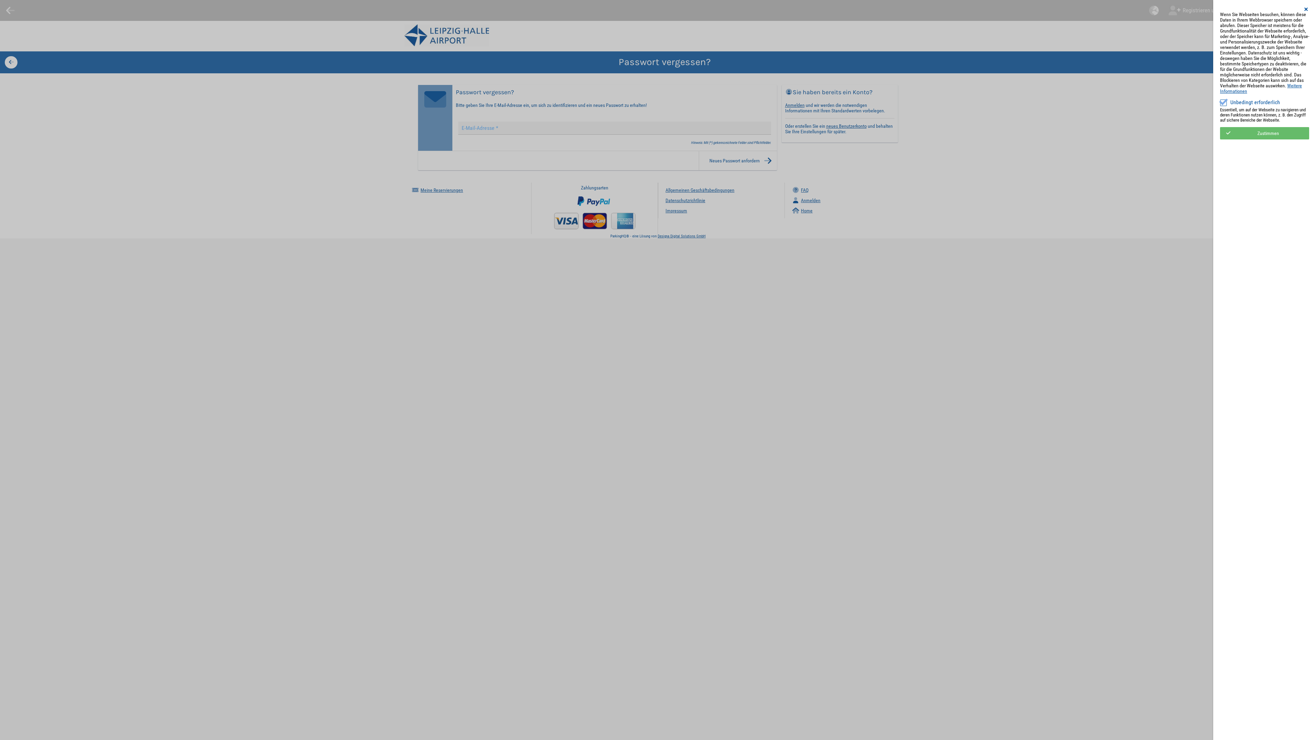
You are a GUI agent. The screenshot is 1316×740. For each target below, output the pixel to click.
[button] (1306, 9)
